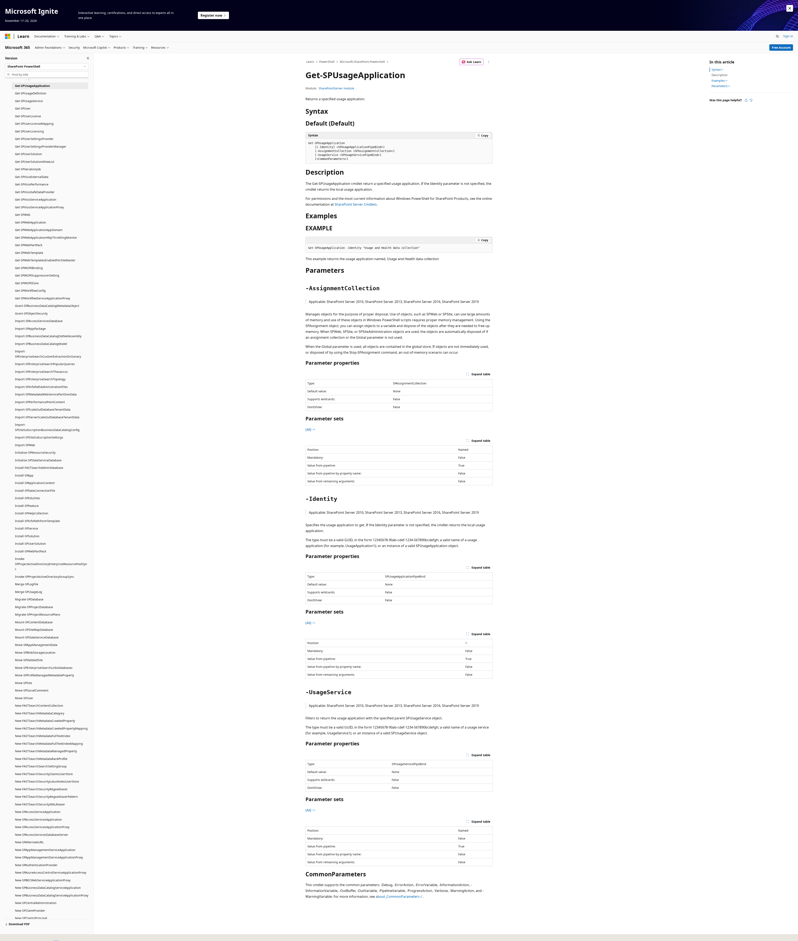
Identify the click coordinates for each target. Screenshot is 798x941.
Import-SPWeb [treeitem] (25, 445)
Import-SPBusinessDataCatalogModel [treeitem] (41, 344)
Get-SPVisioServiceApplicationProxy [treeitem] (39, 207)
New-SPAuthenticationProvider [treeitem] (36, 865)
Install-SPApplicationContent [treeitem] (35, 483)
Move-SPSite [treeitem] (23, 683)
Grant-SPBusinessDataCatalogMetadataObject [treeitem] (47, 306)
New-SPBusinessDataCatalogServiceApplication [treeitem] (48, 888)
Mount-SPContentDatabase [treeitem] (34, 622)
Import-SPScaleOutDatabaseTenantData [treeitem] (42, 409)
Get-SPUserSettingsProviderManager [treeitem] (40, 146)
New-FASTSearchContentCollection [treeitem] (39, 706)
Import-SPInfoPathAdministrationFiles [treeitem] (41, 387)
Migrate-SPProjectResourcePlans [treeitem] (37, 614)
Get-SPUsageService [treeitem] (29, 101)
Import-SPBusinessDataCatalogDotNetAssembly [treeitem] (48, 336)
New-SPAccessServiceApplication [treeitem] (37, 812)
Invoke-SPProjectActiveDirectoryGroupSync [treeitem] (44, 577)
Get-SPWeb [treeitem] (22, 215)
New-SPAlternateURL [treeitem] (29, 842)
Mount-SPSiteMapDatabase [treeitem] (34, 630)
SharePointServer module (336, 88)
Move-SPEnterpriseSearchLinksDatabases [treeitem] (44, 668)
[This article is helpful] (746, 100)
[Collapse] (88, 58)
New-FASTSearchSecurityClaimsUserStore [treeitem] (44, 774)
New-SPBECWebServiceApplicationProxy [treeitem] (42, 880)
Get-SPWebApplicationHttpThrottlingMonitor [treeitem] (46, 238)
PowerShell (327, 62)
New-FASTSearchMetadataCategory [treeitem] (39, 713)
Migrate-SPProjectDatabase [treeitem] (34, 607)
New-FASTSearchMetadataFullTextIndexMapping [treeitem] (49, 744)
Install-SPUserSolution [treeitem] (30, 544)
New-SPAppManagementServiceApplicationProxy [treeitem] (49, 857)
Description (720, 75)
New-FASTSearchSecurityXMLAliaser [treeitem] (40, 804)
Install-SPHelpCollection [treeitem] (31, 513)
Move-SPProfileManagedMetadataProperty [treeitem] (44, 675)
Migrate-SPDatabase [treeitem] (29, 599)
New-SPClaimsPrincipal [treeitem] (31, 918)
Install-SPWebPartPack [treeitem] (30, 551)
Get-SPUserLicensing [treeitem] (29, 131)
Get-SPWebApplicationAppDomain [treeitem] (39, 230)
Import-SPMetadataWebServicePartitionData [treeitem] (46, 394)
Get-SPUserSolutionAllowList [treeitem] (34, 162)
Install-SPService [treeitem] (26, 528)
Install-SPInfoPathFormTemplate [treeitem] (37, 521)
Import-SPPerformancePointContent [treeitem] (40, 402)
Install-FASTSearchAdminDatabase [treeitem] (39, 468)
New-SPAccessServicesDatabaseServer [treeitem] (41, 835)
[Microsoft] (7, 36)
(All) (308, 429)
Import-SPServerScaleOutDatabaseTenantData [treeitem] (47, 417)
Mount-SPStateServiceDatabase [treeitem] (37, 637)
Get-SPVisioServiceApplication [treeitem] (35, 199)
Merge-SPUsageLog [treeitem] (28, 592)
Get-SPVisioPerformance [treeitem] (31, 184)
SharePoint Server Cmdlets (356, 204)
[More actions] (489, 62)
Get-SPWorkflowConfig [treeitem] (30, 291)
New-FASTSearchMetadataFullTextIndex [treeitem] (42, 736)
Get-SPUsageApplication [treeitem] (32, 86)
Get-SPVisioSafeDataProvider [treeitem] (35, 192)
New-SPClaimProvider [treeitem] (30, 911)
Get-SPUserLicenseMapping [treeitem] (34, 124)
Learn (310, 62)
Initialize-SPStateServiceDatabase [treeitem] (38, 460)
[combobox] (46, 66)
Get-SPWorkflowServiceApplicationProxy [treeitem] (42, 298)
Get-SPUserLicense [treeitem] (28, 116)
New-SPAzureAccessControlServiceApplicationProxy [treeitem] (50, 872)
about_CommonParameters (398, 896)
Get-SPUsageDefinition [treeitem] (30, 93)
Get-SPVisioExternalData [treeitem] (31, 177)
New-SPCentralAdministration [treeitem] (36, 903)
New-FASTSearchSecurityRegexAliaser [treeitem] (41, 789)
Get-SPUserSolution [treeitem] (28, 154)
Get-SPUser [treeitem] (23, 108)
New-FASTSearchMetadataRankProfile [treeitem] (41, 759)
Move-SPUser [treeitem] (24, 698)
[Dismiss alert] (789, 8)
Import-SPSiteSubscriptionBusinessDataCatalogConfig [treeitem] (47, 427)
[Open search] (777, 36)
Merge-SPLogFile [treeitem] (26, 584)
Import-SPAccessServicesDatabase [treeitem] (39, 321)
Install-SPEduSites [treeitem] (27, 498)
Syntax (716, 70)
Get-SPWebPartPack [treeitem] (28, 245)
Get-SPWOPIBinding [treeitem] (29, 268)
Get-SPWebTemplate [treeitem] (29, 253)
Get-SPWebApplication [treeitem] (30, 222)
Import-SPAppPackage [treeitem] (30, 329)
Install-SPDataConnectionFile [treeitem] (35, 491)
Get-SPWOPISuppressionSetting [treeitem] (37, 275)
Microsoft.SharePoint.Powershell (362, 62)
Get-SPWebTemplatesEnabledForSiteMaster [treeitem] (45, 260)
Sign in (788, 36)
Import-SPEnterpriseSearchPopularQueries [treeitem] (45, 364)
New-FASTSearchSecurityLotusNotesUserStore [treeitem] (47, 781)
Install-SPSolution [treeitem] (27, 536)
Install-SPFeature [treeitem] (27, 506)
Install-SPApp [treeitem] (24, 475)
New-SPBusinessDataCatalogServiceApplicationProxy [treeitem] (51, 895)
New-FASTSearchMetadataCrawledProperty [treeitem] (45, 721)
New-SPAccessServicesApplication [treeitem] (38, 819)
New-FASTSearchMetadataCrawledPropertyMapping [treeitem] (51, 728)
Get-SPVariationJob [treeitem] (28, 169)
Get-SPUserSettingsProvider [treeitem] (34, 139)
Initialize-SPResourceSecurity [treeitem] (35, 452)
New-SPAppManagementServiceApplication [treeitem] (45, 850)
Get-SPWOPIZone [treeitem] (27, 283)
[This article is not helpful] (751, 100)
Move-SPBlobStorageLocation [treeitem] (35, 653)
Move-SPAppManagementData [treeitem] (36, 645)
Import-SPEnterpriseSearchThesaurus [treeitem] (41, 372)
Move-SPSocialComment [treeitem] (31, 690)
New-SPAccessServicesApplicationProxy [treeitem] (42, 827)
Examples (718, 81)
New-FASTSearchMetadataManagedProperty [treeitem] (46, 751)
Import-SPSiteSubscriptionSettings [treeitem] (39, 437)
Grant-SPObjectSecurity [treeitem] (31, 313)
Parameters (720, 86)
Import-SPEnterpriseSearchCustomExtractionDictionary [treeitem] (48, 353)
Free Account (781, 47)
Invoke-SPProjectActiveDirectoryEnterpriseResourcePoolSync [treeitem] (51, 564)
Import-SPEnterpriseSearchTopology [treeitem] (40, 379)
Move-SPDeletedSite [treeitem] (29, 660)
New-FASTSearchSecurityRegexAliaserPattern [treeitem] (46, 797)
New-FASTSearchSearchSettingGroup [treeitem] (41, 766)
